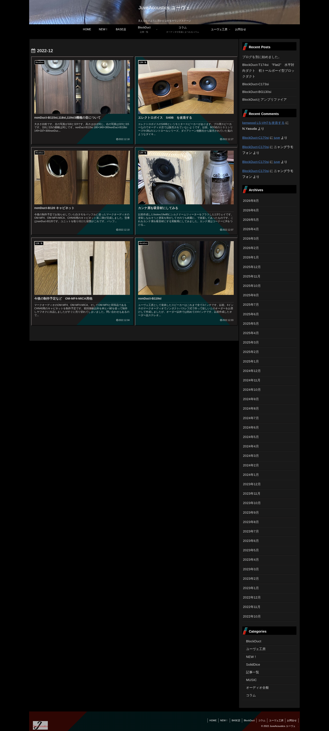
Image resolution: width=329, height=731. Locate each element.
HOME (213, 720)
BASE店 (236, 720)
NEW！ (224, 720)
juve (277, 137)
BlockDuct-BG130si (256, 92)
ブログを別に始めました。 (261, 57)
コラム (261, 720)
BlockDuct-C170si (255, 137)
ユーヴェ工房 (276, 720)
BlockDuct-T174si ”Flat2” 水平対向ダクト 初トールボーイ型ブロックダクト (268, 70)
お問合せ (292, 720)
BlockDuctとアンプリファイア (264, 99)
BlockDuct (249, 720)
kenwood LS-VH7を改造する (263, 123)
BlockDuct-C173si (255, 84)
